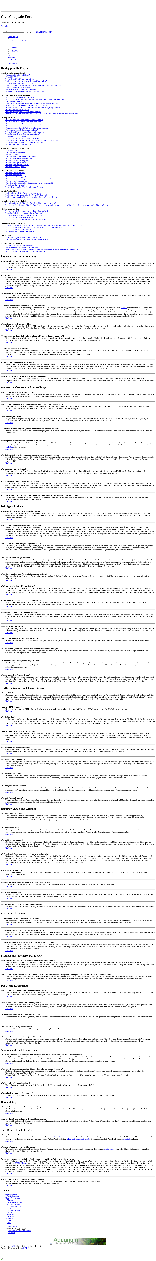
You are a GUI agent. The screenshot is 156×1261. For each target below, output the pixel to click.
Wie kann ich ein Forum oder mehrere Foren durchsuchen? (26, 211)
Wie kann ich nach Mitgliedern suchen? (19, 217)
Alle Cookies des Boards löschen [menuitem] (19, 1231)
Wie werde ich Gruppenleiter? (16, 181)
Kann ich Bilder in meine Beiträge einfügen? (21, 156)
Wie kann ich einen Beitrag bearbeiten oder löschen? (24, 122)
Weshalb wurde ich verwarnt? (16, 136)
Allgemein (10, 1200)
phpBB (12, 1246)
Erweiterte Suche (45, 31)
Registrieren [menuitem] (12, 59)
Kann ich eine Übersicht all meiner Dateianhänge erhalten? (26, 239)
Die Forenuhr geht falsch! (14, 101)
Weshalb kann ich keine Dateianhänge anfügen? (22, 134)
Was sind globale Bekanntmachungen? (19, 158)
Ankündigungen (11, 1194)
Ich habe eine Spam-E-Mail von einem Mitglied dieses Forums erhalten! (31, 197)
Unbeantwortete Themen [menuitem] (21, 41)
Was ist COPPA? (11, 77)
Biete (9, 1221)
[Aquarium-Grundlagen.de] (79, 1244)
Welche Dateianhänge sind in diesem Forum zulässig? (24, 237)
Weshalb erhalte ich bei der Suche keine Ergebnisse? (24, 213)
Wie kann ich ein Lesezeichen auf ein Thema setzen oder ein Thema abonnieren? (34, 227)
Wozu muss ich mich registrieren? (17, 75)
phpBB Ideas (109, 1149)
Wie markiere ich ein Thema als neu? (18, 144)
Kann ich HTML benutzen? (15, 152)
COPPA (124, 308)
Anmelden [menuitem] (11, 57)
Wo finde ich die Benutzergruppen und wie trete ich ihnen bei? (28, 179)
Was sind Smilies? (12, 154)
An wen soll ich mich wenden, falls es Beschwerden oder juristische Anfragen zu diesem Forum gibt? (42, 249)
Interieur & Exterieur (14, 1202)
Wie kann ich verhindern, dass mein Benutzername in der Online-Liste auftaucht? (34, 99)
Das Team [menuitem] (15, 51)
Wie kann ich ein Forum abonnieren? (18, 229)
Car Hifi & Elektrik (14, 1206)
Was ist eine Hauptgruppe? (15, 185)
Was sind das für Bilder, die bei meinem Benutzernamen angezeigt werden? (32, 108)
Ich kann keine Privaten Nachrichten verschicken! (23, 193)
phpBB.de (9, 447)
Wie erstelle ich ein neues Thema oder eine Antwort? (24, 120)
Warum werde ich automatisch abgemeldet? (21, 89)
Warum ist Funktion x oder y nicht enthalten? (21, 247)
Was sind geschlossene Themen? (17, 165)
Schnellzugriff (13, 37)
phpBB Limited (135, 445)
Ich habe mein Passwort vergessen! (18, 87)
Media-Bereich (12, 1214)
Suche (28, 32)
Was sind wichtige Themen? (15, 163)
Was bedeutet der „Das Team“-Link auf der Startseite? (24, 187)
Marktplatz (9, 1219)
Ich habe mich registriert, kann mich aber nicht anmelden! (26, 81)
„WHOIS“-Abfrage (20, 1163)
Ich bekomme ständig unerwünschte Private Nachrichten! (26, 195)
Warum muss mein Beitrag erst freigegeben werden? (24, 142)
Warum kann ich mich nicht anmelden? (19, 83)
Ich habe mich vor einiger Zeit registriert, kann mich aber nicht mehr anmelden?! (34, 85)
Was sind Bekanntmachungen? (16, 161)
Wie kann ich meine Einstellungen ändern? (20, 97)
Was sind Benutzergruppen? (15, 177)
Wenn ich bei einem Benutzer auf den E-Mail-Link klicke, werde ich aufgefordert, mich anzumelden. (41, 114)
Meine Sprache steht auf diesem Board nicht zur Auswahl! (26, 106)
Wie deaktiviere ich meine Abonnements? (20, 231)
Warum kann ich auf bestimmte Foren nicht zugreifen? (25, 132)
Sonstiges (8, 1208)
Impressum (11, 1235)
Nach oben (9, 269)
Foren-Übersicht (11, 1227)
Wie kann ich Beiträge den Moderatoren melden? (23, 138)
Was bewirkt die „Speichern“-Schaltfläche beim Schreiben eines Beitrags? (32, 140)
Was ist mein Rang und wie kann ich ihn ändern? (23, 112)
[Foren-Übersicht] (15, 11)
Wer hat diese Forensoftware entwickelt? (20, 245)
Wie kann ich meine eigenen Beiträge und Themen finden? (26, 219)
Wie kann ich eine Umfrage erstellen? (18, 126)
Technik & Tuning (13, 1204)
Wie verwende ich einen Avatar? (17, 110)
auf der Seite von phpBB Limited (78, 1139)
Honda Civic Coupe (12, 1198)
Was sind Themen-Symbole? (15, 167)
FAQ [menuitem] (9, 55)
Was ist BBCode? (11, 150)
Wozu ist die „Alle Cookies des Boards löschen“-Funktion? (26, 91)
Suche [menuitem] (14, 47)
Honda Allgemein (13, 1210)
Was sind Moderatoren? (13, 175)
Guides (9, 1212)
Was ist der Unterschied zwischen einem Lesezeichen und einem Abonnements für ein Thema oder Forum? (44, 225)
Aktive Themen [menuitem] (17, 43)
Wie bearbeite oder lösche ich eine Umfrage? (21, 130)
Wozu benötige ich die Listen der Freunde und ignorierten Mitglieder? (30, 203)
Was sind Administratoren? (15, 173)
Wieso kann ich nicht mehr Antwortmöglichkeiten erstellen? (26, 128)
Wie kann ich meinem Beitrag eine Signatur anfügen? (24, 124)
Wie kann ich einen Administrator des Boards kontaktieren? (26, 251)
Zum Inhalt (5, 26)
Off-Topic (10, 1217)
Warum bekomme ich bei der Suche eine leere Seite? (24, 215)
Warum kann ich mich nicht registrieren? (20, 79)
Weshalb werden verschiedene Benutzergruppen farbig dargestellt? (29, 183)
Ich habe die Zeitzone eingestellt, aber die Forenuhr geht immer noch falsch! (32, 103)
